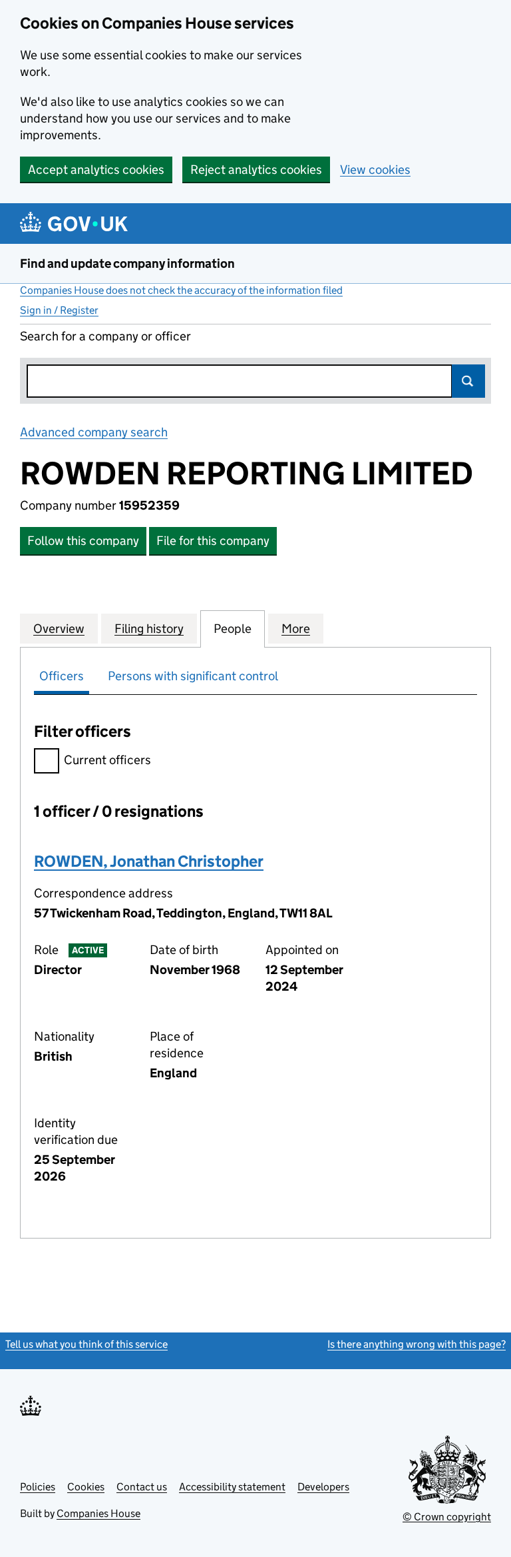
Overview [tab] (59, 628)
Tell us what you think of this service (86, 1344)
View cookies (375, 169)
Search (468, 381)
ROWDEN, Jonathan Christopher (148, 861)
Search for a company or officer (105, 336)
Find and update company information (127, 263)
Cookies (85, 1486)
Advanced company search (94, 432)
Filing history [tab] (149, 628)
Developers (323, 1486)
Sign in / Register (59, 310)
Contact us (141, 1486)
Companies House (98, 1513)
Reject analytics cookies (256, 169)
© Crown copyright (447, 1516)
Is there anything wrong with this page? (416, 1344)
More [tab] (295, 628)
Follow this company (83, 540)
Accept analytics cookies (96, 169)
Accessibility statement (232, 1486)
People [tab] (233, 628)
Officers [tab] (61, 676)
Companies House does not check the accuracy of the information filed (181, 290)
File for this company (212, 540)
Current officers (107, 760)
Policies (37, 1486)
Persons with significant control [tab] (193, 676)
